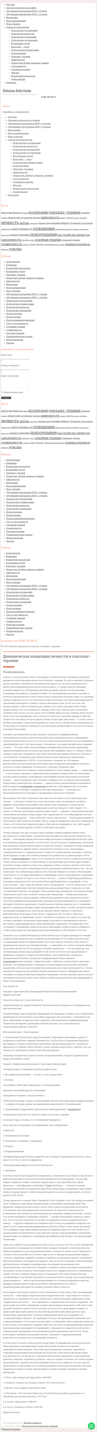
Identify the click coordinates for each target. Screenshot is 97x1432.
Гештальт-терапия (15, 275)
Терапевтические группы (19, 336)
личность (10, 222)
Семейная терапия (15, 326)
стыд (32, 244)
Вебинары (11, 265)
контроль (83, 218)
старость (26, 245)
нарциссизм (44, 223)
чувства (15, 249)
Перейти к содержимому (16, 112)
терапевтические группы (54, 245)
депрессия (14, 217)
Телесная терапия (15, 333)
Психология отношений (18, 310)
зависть (63, 218)
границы (85, 213)
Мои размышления (16, 287)
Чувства (10, 343)
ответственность (22, 228)
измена (76, 218)
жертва (36, 218)
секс (32, 240)
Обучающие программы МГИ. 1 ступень (26, 294)
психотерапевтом (21, 858)
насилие (55, 223)
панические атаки (62, 229)
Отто (48, 1185)
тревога (4, 249)
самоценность (11, 240)
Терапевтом (74, 1109)
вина (25, 213)
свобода (26, 240)
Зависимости (13, 281)
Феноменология (14, 339)
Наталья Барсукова (17, 90)
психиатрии (26, 786)
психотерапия (43, 234)
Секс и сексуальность (17, 323)
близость (18, 212)
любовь (24, 223)
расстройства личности (73, 234)
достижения (26, 218)
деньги (4, 218)
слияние (76, 240)
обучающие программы (81, 223)
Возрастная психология (18, 268)
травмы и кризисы (77, 244)
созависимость (11, 244)
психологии (40, 786)
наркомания (34, 223)
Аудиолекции (13, 261)
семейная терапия (47, 240)
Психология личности (17, 307)
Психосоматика (14, 313)
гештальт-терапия (64, 212)
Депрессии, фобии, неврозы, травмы (25, 278)
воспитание (38, 212)
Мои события (13, 291)
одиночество (5, 229)
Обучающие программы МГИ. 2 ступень (26, 297)
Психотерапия (13, 317)
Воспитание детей (15, 271)
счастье (39, 244)
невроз (65, 223)
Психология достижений (19, 300)
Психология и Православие (20, 304)
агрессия (6, 212)
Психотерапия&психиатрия (20, 320)
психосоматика (20, 234)
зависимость (50, 217)
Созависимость (14, 330)
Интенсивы (12, 284)
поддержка (75, 229)
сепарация (66, 240)
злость (70, 218)
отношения (44, 228)
